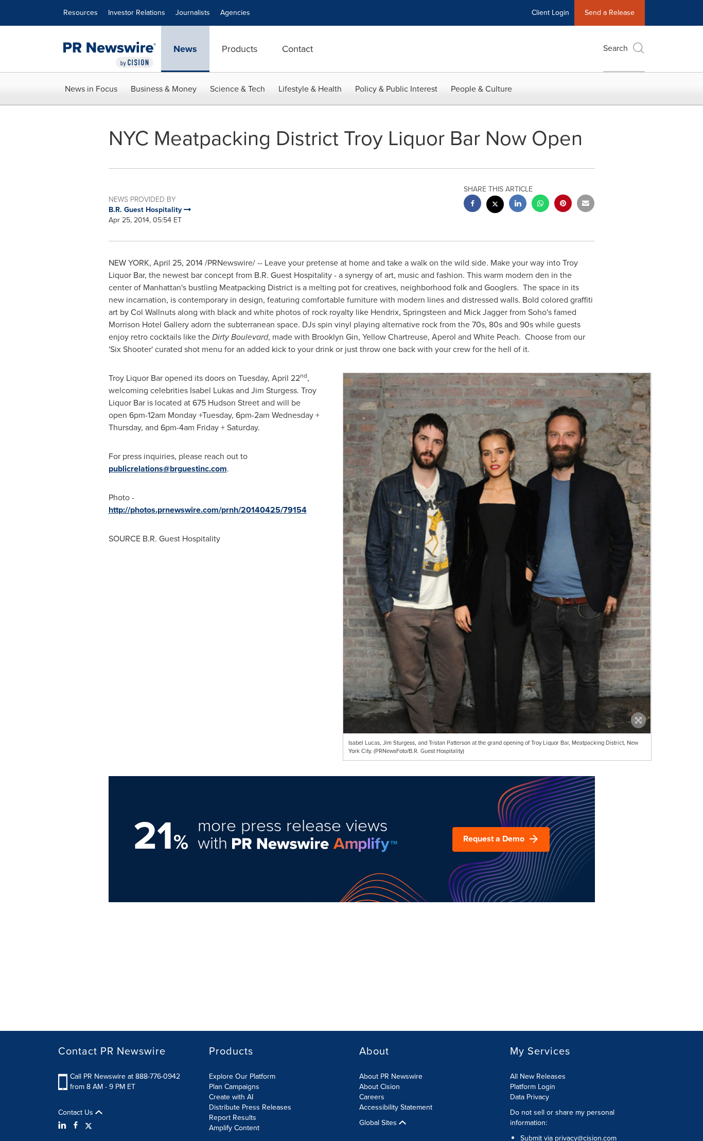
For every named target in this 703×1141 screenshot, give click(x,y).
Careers (371, 1097)
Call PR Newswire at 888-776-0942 (125, 1076)
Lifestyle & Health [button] (310, 89)
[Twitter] (88, 1125)
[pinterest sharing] (563, 205)
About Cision (379, 1086)
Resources (80, 12)
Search (615, 48)
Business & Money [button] (164, 89)
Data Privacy (529, 1097)
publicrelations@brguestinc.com (168, 469)
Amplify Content (234, 1127)
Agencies (235, 12)
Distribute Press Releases (250, 1107)
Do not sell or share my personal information (562, 1117)
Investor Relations (136, 12)
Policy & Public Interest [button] (396, 89)
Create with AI (231, 1097)
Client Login (550, 12)
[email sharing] (585, 205)
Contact (297, 49)
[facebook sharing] (472, 205)
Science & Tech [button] (237, 89)
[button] (497, 586)
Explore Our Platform (242, 1076)
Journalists (192, 12)
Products (239, 49)
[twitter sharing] (495, 206)
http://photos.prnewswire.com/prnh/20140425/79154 (208, 510)
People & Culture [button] (481, 89)
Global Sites (379, 1123)
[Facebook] (75, 1125)
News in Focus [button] (91, 89)
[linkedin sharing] (517, 205)
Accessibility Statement (395, 1107)
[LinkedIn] (63, 1125)
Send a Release (610, 12)
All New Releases (538, 1076)
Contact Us (76, 1113)
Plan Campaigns (234, 1086)
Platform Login (532, 1086)
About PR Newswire (391, 1076)
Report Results (232, 1117)
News (185, 49)
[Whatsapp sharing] (540, 205)
